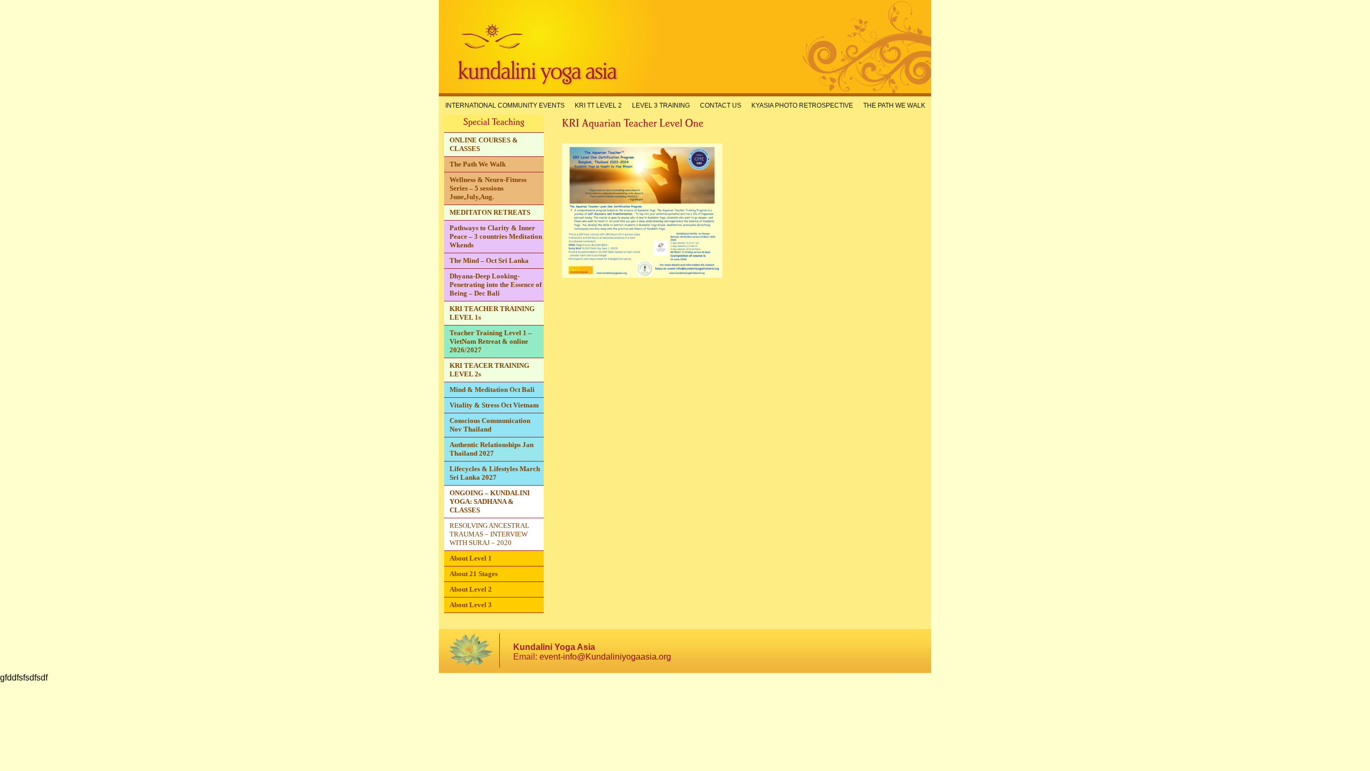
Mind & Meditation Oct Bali (492, 390)
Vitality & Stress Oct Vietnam (494, 405)
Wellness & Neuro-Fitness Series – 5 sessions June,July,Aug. (488, 188)
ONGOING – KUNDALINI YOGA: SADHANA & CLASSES (490, 501)
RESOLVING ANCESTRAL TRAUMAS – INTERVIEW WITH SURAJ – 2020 (489, 534)
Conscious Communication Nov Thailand (490, 425)
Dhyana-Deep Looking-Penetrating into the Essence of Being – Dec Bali (496, 284)
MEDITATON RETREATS (490, 212)
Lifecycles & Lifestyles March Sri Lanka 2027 (495, 473)
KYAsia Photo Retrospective (802, 105)
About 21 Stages (474, 574)
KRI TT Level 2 (598, 105)
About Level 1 (471, 558)
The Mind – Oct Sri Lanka (489, 260)
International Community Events (505, 105)
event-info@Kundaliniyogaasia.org (605, 656)
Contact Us (720, 105)
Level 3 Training (661, 105)
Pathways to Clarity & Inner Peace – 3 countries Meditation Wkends (496, 236)
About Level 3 (471, 605)
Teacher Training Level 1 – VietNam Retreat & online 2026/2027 (491, 341)
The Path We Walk (894, 105)
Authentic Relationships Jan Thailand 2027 (492, 449)
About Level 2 (471, 589)
